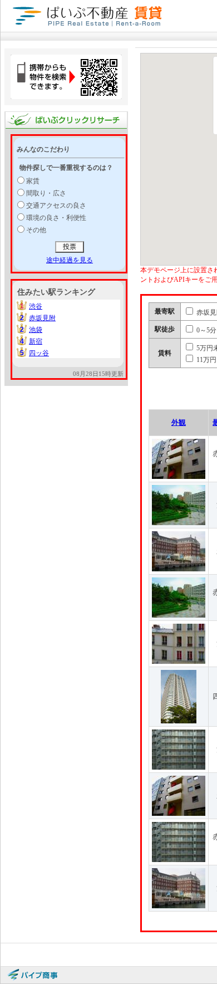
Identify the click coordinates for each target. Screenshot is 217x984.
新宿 (35, 341)
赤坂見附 (42, 318)
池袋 (35, 330)
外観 (178, 422)
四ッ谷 (39, 353)
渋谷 (35, 306)
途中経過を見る (69, 260)
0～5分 (205, 330)
